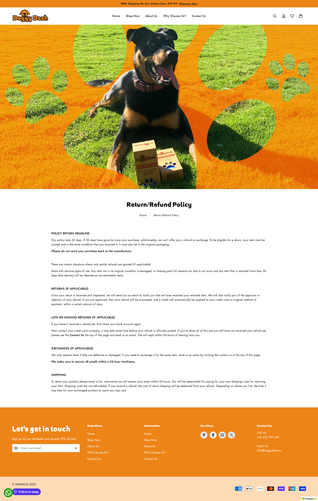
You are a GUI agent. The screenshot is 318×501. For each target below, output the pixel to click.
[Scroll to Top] (311, 481)
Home (116, 16)
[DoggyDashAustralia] (30, 16)
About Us (151, 16)
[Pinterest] (203, 435)
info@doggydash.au (269, 450)
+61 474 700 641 (268, 437)
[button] (300, 16)
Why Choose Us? (174, 16)
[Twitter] (231, 435)
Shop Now (132, 16)
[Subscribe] (76, 448)
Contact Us (199, 16)
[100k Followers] (222, 435)
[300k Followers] (213, 435)
